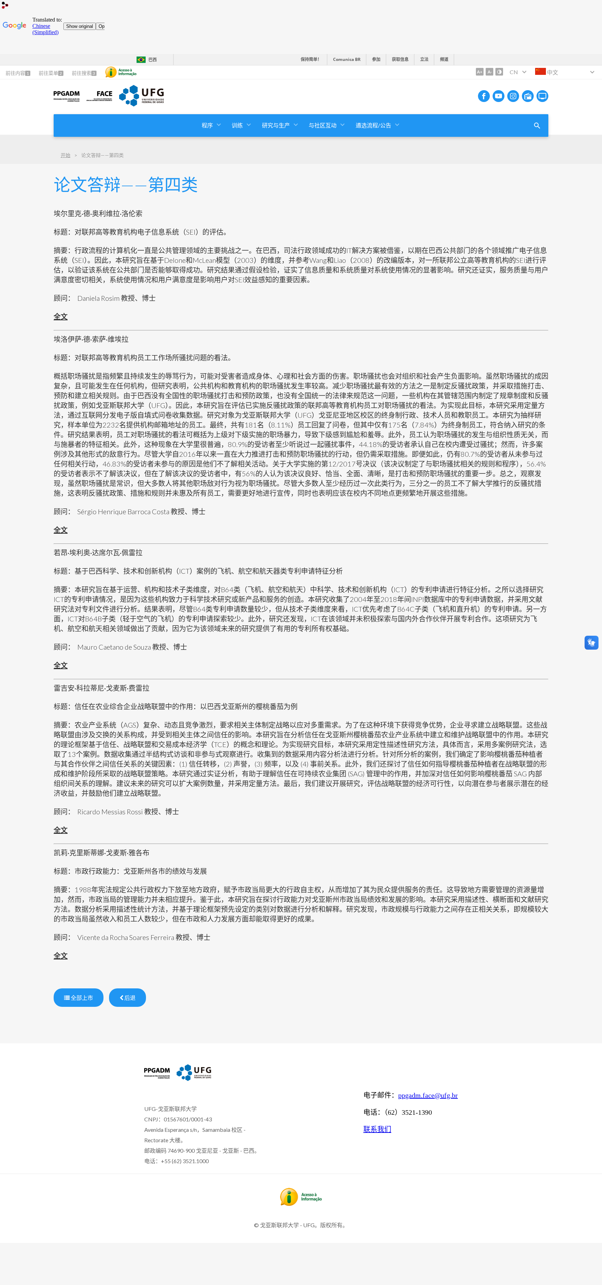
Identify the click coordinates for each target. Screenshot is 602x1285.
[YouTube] (498, 96)
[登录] (5, 6)
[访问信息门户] (301, 1203)
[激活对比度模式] (499, 72)
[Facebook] (484, 96)
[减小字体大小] (489, 72)
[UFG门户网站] (141, 104)
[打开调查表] (537, 126)
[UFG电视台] (542, 96)
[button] (208, 125)
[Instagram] (513, 96)
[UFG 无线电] (528, 96)
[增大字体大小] (480, 72)
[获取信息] (121, 72)
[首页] (66, 101)
